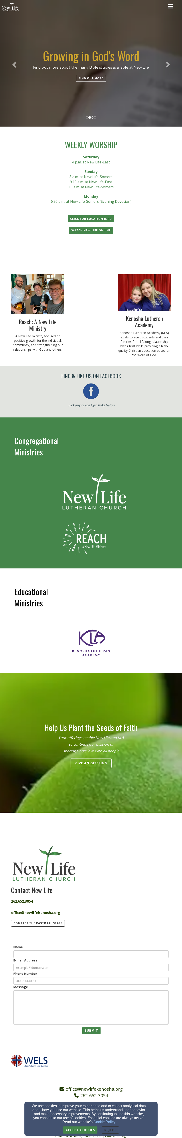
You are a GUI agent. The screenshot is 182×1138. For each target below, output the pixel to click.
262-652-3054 (94, 1095)
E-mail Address (25, 960)
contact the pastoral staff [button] (38, 923)
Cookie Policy (104, 1122)
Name (18, 947)
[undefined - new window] (91, 492)
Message (20, 987)
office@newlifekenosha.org (94, 1089)
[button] (91, 78)
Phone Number (25, 973)
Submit (91, 1030)
